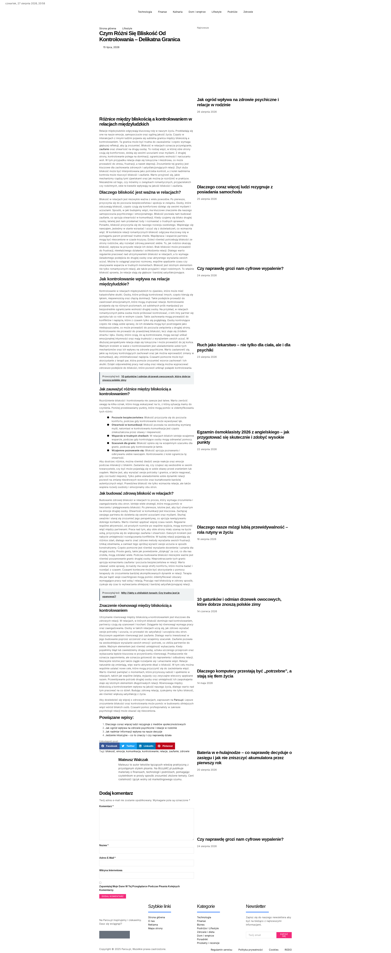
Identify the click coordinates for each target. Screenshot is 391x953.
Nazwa (103, 845)
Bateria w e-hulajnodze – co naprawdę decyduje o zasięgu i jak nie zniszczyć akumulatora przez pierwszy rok (244, 757)
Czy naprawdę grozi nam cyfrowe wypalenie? (240, 268)
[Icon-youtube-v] (126, 935)
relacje (164, 751)
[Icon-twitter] (111, 935)
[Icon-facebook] (103, 935)
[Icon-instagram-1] (118, 935)
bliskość (110, 751)
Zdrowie (248, 11)
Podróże (232, 11)
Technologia (145, 11)
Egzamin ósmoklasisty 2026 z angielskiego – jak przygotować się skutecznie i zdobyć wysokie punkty (243, 437)
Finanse (162, 11)
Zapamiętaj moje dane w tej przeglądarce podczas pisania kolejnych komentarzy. (139, 888)
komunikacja (133, 751)
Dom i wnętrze (197, 11)
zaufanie (104, 149)
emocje (120, 751)
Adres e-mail (107, 858)
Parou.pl (178, 699)
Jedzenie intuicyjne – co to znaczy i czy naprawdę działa (138, 735)
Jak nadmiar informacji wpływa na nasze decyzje (133, 731)
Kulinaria (178, 11)
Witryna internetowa (110, 870)
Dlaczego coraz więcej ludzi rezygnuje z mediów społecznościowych (145, 724)
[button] (109, 746)
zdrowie (184, 751)
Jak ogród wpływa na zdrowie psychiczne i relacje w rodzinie (141, 727)
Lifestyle (216, 11)
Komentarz (106, 806)
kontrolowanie (150, 751)
